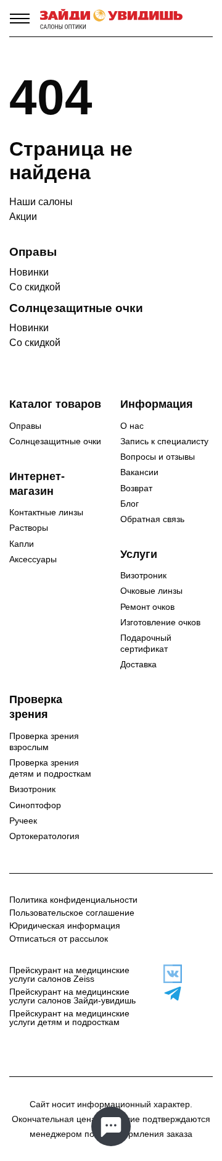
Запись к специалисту (164, 441)
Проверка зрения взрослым (44, 741)
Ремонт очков (147, 607)
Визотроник (143, 575)
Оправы (25, 426)
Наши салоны (41, 201)
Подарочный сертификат (145, 643)
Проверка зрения (35, 706)
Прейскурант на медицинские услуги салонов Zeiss (69, 974)
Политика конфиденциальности (73, 900)
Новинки (29, 272)
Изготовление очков (160, 622)
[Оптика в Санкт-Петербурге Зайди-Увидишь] (111, 18)
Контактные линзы (46, 512)
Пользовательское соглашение (71, 913)
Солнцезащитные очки (55, 441)
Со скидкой (34, 287)
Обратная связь (152, 519)
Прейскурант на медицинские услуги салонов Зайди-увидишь (72, 996)
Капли (21, 544)
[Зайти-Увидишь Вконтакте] (166, 974)
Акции (23, 216)
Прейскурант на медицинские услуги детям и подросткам (69, 1017)
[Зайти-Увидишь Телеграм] (166, 993)
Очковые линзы (151, 591)
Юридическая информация (64, 926)
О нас (132, 426)
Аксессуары (33, 559)
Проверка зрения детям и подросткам (50, 768)
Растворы (28, 528)
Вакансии (139, 472)
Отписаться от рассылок (58, 939)
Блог (129, 504)
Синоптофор (35, 805)
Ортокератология (44, 836)
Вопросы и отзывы (157, 457)
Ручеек (23, 820)
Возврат (136, 488)
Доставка (138, 664)
